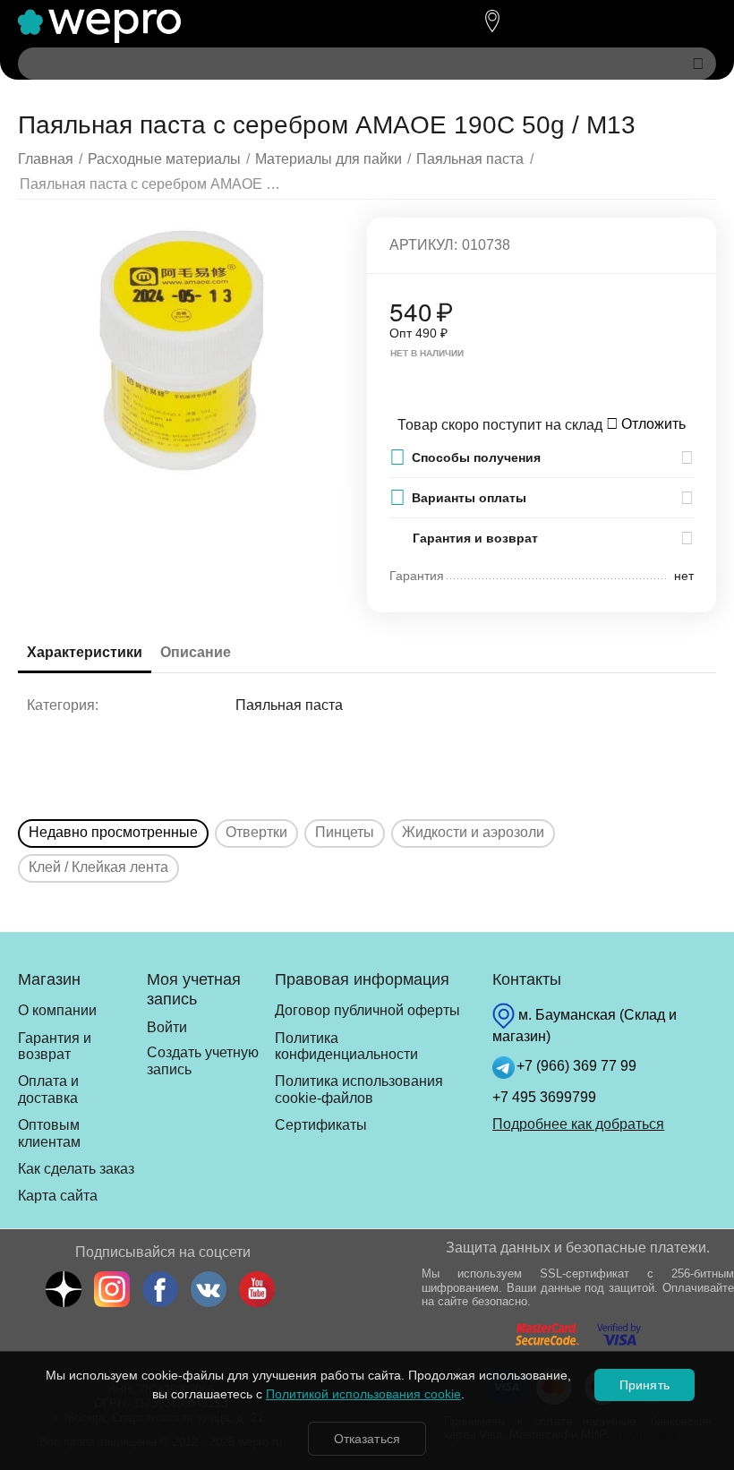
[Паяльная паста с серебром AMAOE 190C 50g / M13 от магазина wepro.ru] (181, 351)
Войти (167, 1027)
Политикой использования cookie (363, 1394)
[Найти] (698, 63)
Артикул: (423, 244)
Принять (644, 1385)
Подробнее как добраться (578, 1124)
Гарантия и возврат (54, 1046)
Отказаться (366, 1439)
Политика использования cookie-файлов (359, 1089)
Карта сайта (58, 1195)
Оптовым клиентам (49, 1133)
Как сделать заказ (76, 1168)
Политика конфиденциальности (346, 1046)
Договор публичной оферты (367, 1010)
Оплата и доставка (48, 1089)
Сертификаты (321, 1124)
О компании (57, 1010)
